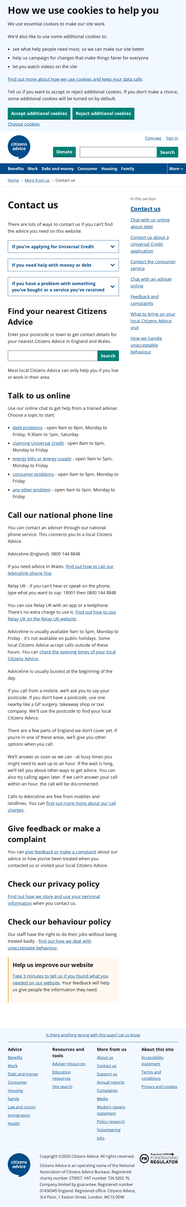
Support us (107, 1074)
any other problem (32, 490)
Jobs (101, 1138)
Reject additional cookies (103, 113)
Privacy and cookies (159, 1086)
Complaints (107, 1090)
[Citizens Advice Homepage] (20, 147)
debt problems (28, 427)
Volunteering (109, 1130)
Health (14, 1123)
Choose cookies (24, 124)
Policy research (111, 1121)
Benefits (16, 168)
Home (13, 180)
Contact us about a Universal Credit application (150, 244)
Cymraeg (153, 138)
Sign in (172, 138)
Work (33, 168)
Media (102, 1098)
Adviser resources (68, 1063)
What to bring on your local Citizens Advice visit (153, 321)
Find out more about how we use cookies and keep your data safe (75, 79)
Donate (64, 152)
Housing (109, 168)
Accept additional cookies (39, 113)
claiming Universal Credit (38, 443)
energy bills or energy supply (42, 459)
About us (105, 1057)
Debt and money (58, 168)
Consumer (87, 168)
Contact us (146, 209)
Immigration (19, 1115)
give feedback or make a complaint (60, 852)
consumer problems (33, 474)
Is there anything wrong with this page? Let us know (93, 1035)
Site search (62, 1086)
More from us (37, 180)
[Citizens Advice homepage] (20, 1165)
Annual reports (110, 1082)
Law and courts (22, 1107)
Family (127, 168)
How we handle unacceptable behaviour (146, 345)
